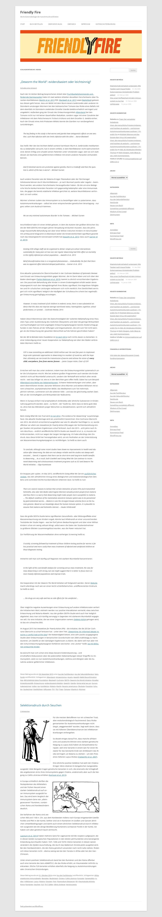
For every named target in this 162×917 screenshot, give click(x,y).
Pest (54, 881)
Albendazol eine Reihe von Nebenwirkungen (39, 382)
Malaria (53, 686)
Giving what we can (84, 683)
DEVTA (66, 680)
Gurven (94, 683)
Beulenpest (53, 878)
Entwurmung (39, 683)
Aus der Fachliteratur (66, 674)
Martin (58, 686)
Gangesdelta (89, 878)
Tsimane (67, 689)
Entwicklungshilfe (26, 683)
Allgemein (113, 193)
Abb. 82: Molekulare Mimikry (130, 149)
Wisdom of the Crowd (118, 211)
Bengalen (45, 878)
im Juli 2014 (55, 416)
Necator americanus (69, 686)
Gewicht (67, 683)
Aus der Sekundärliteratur (84, 674)
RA (77, 881)
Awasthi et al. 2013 (71, 237)
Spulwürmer (28, 689)
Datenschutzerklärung (105, 24)
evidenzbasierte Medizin (54, 683)
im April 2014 (61, 337)
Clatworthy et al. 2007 (87, 757)
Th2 (57, 689)
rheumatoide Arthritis (86, 881)
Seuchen (37, 884)
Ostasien (49, 881)
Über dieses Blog (55, 24)
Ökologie (81, 686)
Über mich (72, 24)
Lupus (36, 881)
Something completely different (122, 208)
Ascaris (70, 677)
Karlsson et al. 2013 (57, 775)
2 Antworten (25, 711)
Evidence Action (80, 619)
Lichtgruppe (114, 104)
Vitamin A (74, 689)
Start (22, 24)
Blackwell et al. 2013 (67, 100)
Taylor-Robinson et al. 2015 (48, 279)
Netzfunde (114, 202)
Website (93, 583)
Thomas (113, 152)
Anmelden (114, 230)
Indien (34, 686)
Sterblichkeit (38, 689)
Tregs (61, 689)
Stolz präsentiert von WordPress (31, 906)
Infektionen (28, 881)
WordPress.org (115, 239)
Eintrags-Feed (115, 233)
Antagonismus (61, 677)
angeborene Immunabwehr (30, 878)
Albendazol (80, 112)
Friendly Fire (30, 12)
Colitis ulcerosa (71, 878)
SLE (42, 884)
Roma (22, 884)
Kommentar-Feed (116, 236)
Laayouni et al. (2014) (29, 836)
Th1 (53, 689)
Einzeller (95, 680)
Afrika (96, 875)
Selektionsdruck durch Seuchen (41, 705)
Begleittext (86, 100)
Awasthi (76, 677)
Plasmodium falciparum (66, 881)
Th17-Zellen (49, 884)
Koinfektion (44, 686)
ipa (38, 686)
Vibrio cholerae (59, 884)
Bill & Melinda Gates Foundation (36, 680)
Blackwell (52, 680)
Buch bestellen (36, 24)
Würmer (82, 689)
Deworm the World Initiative (80, 680)
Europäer (80, 878)
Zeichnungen (115, 214)
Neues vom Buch (116, 205)
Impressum (85, 24)
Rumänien (29, 884)
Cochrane (60, 680)
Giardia (73, 683)
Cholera (62, 878)
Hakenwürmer (25, 686)
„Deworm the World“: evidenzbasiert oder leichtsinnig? (55, 82)
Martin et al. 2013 (47, 100)
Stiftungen (47, 689)
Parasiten (89, 686)
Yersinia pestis (71, 884)
